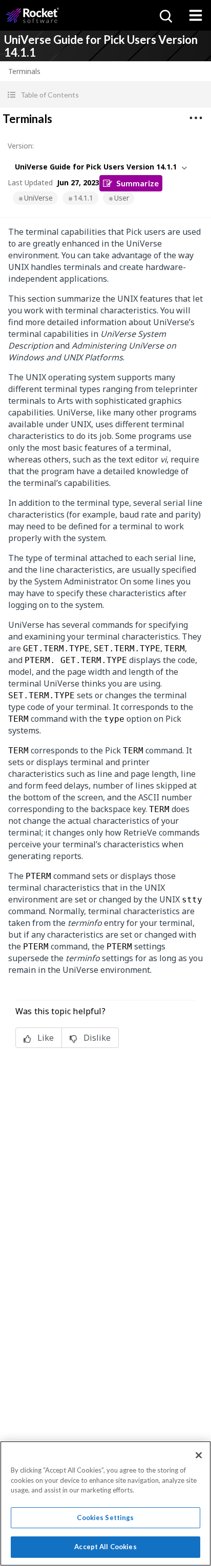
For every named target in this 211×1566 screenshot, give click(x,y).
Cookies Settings (105, 1517)
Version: (21, 146)
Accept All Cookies (105, 1547)
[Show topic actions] (195, 118)
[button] (105, 95)
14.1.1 (83, 198)
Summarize (137, 183)
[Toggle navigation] (195, 15)
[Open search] (165, 15)
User (121, 198)
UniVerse (38, 198)
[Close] (198, 1455)
